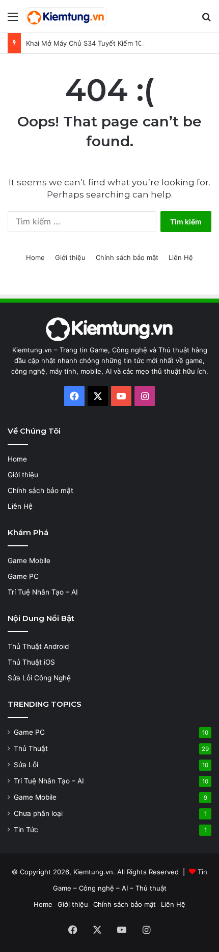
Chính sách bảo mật (127, 257)
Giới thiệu (70, 257)
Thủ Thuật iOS (31, 662)
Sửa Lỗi (26, 765)
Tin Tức (26, 830)
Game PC (23, 576)
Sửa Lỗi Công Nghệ (39, 678)
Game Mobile (29, 560)
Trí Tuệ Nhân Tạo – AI (43, 592)
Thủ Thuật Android (38, 646)
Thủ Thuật (31, 748)
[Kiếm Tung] (66, 16)
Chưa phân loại (38, 813)
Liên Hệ (181, 257)
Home (35, 257)
